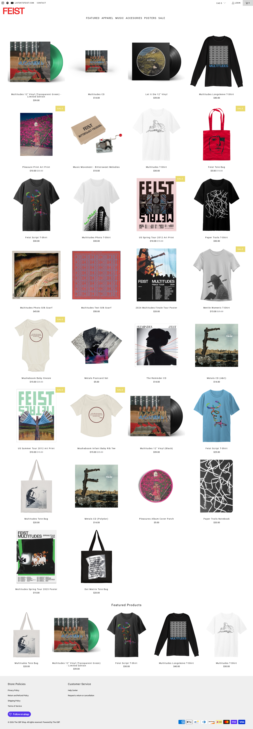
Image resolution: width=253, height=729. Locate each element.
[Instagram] (2, 3)
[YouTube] (12, 3)
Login (238, 3)
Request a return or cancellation (81, 695)
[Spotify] (7, 3)
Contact (41, 3)
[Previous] (7, 640)
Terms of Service (15, 706)
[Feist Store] (14, 11)
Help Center (73, 690)
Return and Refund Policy (18, 695)
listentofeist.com (24, 3)
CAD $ (219, 3)
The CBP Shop (20, 722)
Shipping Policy (14, 701)
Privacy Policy (13, 690)
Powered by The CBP (51, 722)
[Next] (245, 640)
